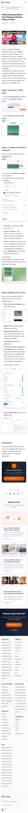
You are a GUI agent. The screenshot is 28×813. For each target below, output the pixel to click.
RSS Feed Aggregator (7, 700)
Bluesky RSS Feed (6, 675)
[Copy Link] (21, 493)
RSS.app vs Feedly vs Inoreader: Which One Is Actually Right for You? (7, 769)
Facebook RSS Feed (7, 670)
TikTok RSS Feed (6, 650)
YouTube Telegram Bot (20, 687)
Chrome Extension (6, 728)
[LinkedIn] (10, 493)
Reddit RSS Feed (6, 661)
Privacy (3, 808)
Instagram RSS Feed (7, 648)
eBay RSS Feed (5, 672)
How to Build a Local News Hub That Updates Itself (7, 753)
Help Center (5, 739)
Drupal (16, 667)
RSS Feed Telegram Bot (20, 692)
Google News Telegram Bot (20, 689)
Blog (3, 7)
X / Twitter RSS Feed (7, 659)
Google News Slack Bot (20, 706)
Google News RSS (6, 645)
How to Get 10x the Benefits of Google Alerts (7, 761)
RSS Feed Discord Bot (20, 695)
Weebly (17, 661)
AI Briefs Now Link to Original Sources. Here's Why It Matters (7, 767)
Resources (5, 711)
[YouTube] (2, 810)
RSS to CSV (5, 706)
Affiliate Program (6, 730)
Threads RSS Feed (6, 653)
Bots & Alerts (5, 689)
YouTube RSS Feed (6, 664)
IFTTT (16, 730)
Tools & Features (7, 684)
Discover (4, 717)
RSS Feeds (5, 639)
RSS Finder (4, 722)
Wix (16, 672)
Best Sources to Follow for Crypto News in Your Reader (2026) (7, 750)
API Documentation (6, 733)
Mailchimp (17, 719)
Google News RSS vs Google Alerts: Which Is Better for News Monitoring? (7, 758)
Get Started (13, 478)
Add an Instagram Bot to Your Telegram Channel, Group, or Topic (7, 783)
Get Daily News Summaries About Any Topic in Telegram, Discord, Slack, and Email (7, 747)
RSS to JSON (5, 703)
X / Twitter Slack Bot (20, 703)
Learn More (14, 630)
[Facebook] (14, 493)
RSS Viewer (5, 719)
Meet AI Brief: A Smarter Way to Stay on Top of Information (7, 778)
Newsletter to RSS (6, 695)
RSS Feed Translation (7, 698)
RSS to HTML (18, 642)
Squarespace (18, 659)
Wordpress (18, 664)
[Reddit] (17, 493)
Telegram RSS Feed (7, 667)
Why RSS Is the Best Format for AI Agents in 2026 (7, 775)
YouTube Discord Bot (20, 700)
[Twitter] (6, 493)
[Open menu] (25, 2)
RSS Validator (5, 725)
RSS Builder (5, 687)
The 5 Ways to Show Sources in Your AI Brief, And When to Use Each (7, 764)
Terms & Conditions (6, 805)
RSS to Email (5, 692)
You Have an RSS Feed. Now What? (7, 772)
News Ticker (18, 648)
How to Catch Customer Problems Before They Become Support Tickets (7, 756)
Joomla (17, 728)
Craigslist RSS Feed (6, 656)
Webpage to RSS (6, 642)
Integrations (19, 716)
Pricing (3, 714)
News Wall (17, 645)
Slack (16, 725)
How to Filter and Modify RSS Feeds (7, 780)
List (16, 653)
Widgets (18, 639)
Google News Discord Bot (20, 709)
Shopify (17, 656)
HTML (16, 670)
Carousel (17, 650)
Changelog (4, 736)
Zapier (16, 722)
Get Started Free (13, 624)
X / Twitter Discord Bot (20, 698)
